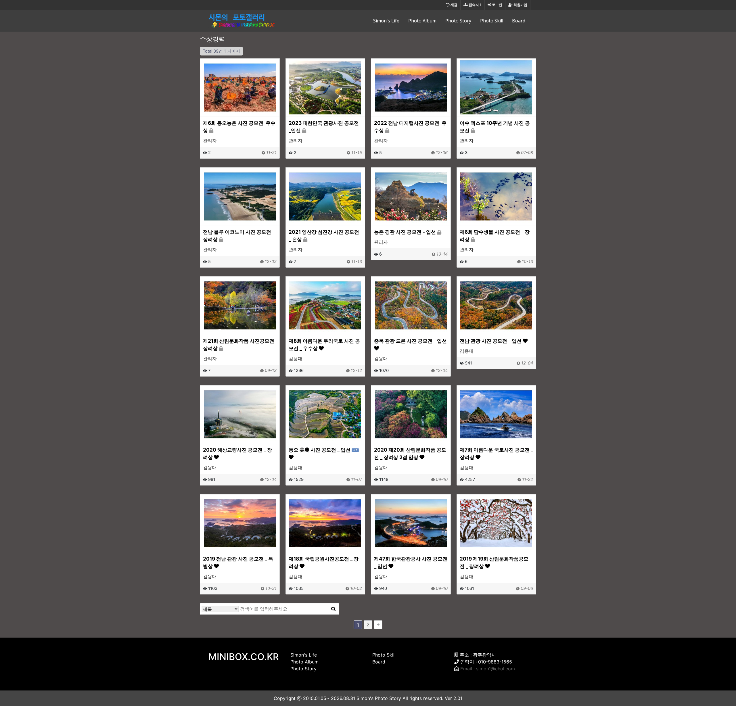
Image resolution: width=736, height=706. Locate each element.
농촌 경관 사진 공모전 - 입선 (405, 232)
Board (518, 21)
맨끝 (378, 624)
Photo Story (458, 21)
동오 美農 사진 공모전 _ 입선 (323, 450)
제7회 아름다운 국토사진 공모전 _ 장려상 (496, 453)
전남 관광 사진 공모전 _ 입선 (491, 341)
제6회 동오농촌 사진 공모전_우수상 (239, 126)
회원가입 (520, 5)
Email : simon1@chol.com (487, 669)
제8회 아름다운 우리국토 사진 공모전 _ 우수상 (324, 344)
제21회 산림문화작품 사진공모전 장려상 (238, 344)
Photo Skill (491, 21)
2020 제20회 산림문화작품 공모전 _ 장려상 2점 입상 (410, 453)
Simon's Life (386, 21)
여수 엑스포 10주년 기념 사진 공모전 (495, 126)
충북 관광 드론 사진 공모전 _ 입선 (410, 341)
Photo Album (422, 21)
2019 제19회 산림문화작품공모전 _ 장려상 (494, 562)
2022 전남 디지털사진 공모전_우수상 (410, 126)
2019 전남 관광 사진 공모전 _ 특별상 (238, 562)
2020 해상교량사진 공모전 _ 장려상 (237, 453)
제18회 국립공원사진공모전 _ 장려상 (324, 562)
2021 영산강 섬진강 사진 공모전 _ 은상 (324, 235)
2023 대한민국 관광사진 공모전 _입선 (324, 126)
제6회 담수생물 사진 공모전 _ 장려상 (495, 235)
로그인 (496, 5)
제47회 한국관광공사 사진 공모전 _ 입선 (410, 562)
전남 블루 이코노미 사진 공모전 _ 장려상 (239, 235)
